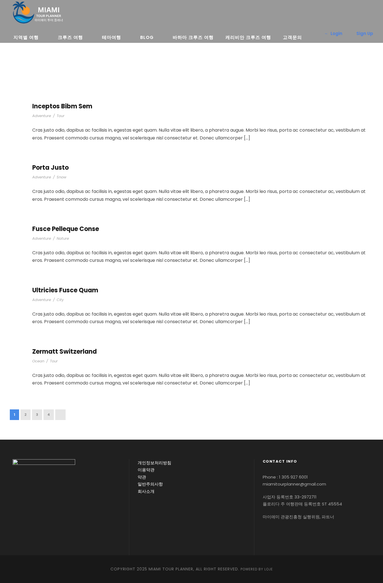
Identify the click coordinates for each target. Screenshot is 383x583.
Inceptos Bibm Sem (62, 106)
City (60, 299)
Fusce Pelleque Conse (65, 229)
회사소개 (146, 491)
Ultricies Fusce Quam (65, 290)
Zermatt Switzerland (64, 351)
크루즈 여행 (70, 37)
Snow (61, 177)
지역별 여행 (26, 37)
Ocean (38, 361)
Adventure (41, 115)
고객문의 (292, 37)
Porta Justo (50, 167)
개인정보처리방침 (154, 463)
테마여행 (111, 37)
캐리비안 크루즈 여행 (248, 37)
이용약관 (146, 470)
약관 (142, 477)
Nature (63, 238)
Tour (60, 115)
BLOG (147, 37)
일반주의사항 (150, 484)
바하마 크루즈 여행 (193, 37)
